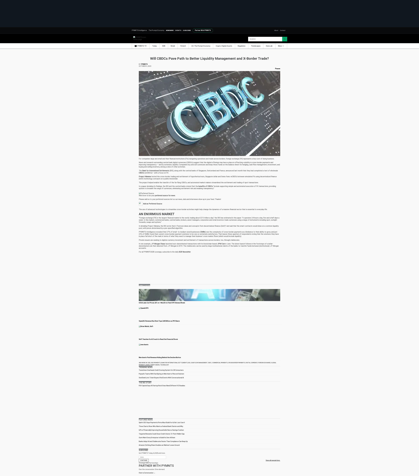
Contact (282, 30)
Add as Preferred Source (152, 204)
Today (154, 46)
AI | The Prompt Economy (200, 46)
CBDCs (141, 173)
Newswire (170, 30)
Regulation (241, 46)
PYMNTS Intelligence (139, 30)
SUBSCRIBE (187, 30)
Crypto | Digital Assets (224, 46)
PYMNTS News (155, 365)
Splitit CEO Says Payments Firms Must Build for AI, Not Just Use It (162, 422)
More (280, 46)
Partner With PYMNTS (203, 30)
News (148, 365)
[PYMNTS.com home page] (140, 38)
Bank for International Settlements (155, 171)
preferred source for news (165, 196)
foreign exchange (264, 362)
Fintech (183, 46)
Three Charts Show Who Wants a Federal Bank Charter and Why (161, 426)
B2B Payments (156, 362)
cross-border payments (236, 362)
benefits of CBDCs (205, 186)
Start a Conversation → (147, 473)
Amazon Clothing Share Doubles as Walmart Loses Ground (159, 445)
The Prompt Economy (156, 30)
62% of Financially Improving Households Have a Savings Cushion (161, 430)
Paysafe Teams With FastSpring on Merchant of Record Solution (161, 374)
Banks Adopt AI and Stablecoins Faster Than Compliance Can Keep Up (163, 441)
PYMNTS (144, 64)
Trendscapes (255, 46)
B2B (163, 46)
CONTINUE (143, 460)
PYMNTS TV (142, 46)
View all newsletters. (273, 460)
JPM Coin (221, 244)
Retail (173, 46)
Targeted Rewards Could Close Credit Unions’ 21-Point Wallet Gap (162, 434)
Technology (164, 365)
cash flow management (199, 362)
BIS (189, 362)
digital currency (252, 362)
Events (178, 30)
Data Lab (269, 46)
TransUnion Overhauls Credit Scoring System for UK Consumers (161, 370)
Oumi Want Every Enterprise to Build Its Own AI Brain (157, 437)
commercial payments (220, 362)
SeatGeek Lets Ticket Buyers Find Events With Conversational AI (161, 378)
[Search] (284, 39)
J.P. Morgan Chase (158, 244)
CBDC (209, 362)
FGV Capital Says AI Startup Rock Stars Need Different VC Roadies (162, 385)
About (276, 30)
